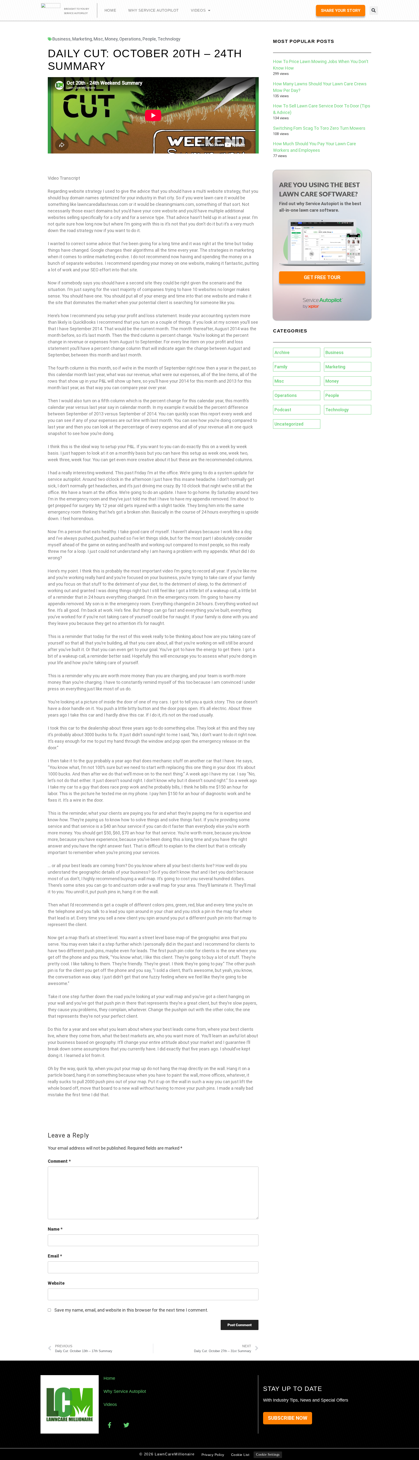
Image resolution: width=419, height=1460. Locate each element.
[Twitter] (126, 1425)
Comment (59, 1161)
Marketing (82, 38)
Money (111, 38)
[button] (374, 10)
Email (55, 1255)
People (149, 38)
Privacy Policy (212, 1455)
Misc (98, 38)
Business (61, 38)
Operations (130, 38)
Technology (169, 38)
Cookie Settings (268, 1454)
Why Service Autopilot (153, 10)
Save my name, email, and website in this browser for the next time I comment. (131, 1310)
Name (55, 1229)
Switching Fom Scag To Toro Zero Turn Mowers (319, 128)
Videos (198, 10)
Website (56, 1283)
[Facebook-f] (109, 1425)
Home (110, 10)
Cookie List (240, 1455)
